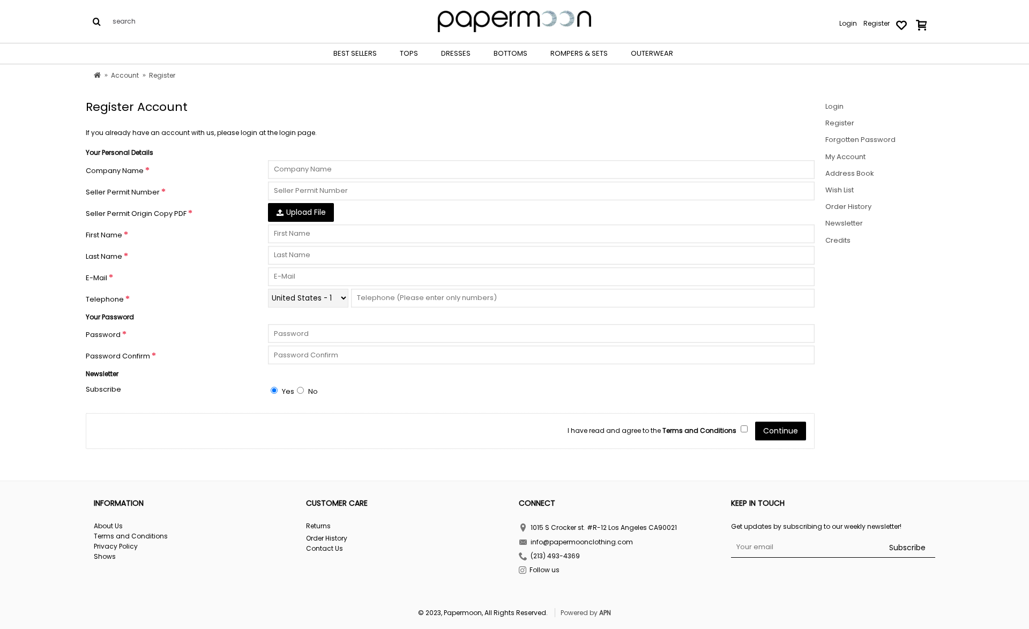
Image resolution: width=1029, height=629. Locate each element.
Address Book (849, 173)
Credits (838, 240)
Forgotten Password (860, 139)
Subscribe (103, 389)
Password (103, 335)
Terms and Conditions (131, 536)
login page (297, 132)
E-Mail (96, 278)
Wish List (839, 190)
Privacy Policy (116, 546)
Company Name (115, 171)
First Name (104, 235)
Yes (287, 391)
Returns (318, 526)
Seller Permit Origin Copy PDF (136, 213)
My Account (845, 157)
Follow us (545, 570)
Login (834, 106)
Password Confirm (118, 356)
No (312, 391)
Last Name (104, 256)
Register (839, 123)
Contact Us (324, 548)
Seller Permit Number (123, 192)
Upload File (305, 212)
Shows (105, 556)
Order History (848, 206)
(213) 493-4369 (555, 556)
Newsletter (844, 223)
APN (605, 612)
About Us (108, 526)
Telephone (105, 299)
